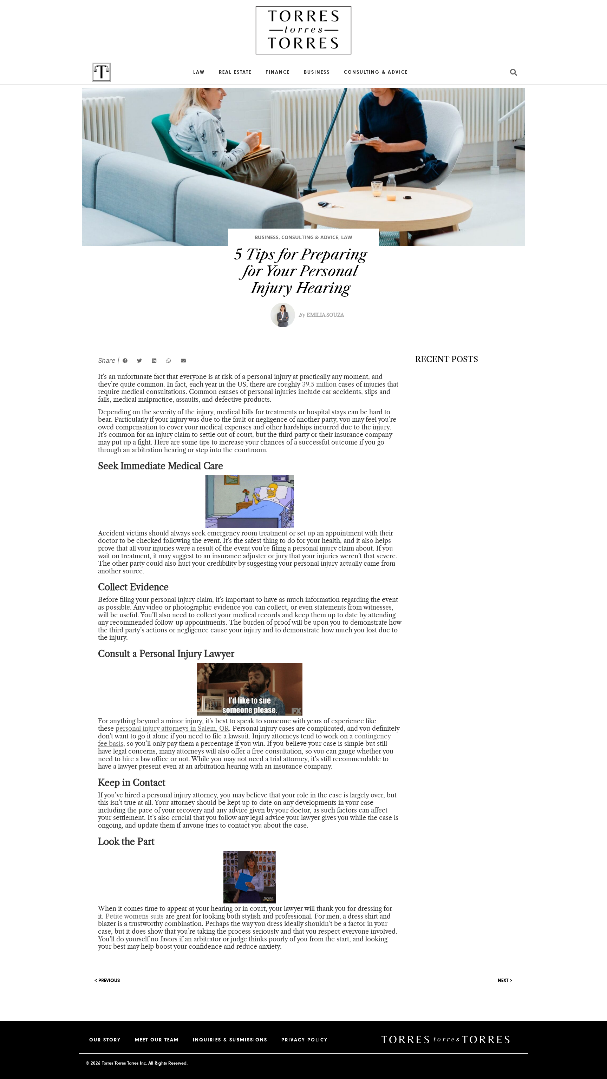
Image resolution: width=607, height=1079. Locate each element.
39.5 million (319, 384)
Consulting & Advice (376, 72)
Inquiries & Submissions (230, 1040)
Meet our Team (157, 1040)
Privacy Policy (304, 1040)
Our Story (105, 1040)
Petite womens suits (134, 916)
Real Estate (235, 72)
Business (317, 72)
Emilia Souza (321, 315)
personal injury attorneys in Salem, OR (172, 728)
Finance (278, 72)
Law (199, 72)
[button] (125, 360)
